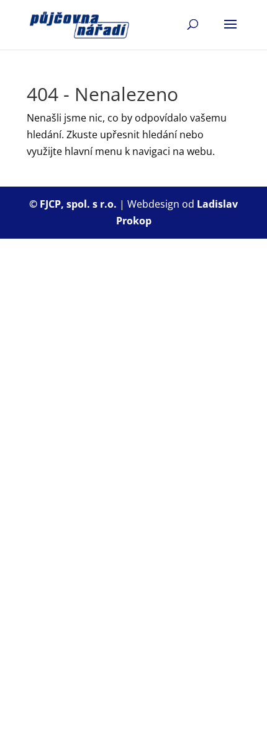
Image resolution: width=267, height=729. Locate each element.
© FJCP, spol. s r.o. (74, 204)
